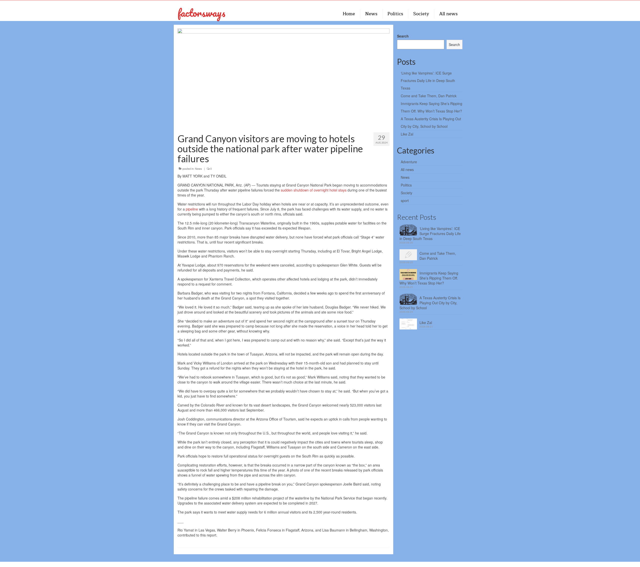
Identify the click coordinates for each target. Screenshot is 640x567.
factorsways (201, 12)
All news (407, 169)
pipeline (192, 209)
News (198, 168)
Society (406, 192)
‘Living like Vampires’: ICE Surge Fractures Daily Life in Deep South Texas (428, 80)
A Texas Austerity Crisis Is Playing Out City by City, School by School (430, 302)
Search (403, 36)
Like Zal (407, 134)
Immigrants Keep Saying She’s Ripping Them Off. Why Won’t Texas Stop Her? (429, 278)
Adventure (409, 161)
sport (405, 200)
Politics (406, 185)
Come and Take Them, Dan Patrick (428, 95)
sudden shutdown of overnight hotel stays (313, 190)
